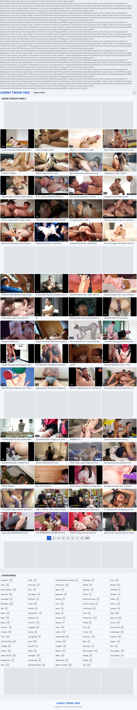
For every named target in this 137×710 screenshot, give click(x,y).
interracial (62, 585)
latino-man (62, 637)
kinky (60, 613)
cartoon (6, 627)
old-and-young (91, 599)
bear (5, 618)
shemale (115, 589)
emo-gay (33, 585)
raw (86, 641)
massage (88, 580)
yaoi (113, 646)
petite (87, 622)
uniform (115, 637)
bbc (4, 608)
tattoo (115, 604)
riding (87, 660)
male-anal (62, 660)
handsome (34, 660)
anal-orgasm (8, 589)
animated (6, 599)
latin (60, 627)
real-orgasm (90, 651)
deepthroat (7, 660)
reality (87, 655)
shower (115, 594)
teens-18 (115, 618)
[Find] (134, 92)
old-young (89, 608)
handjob (34, 655)
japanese (61, 594)
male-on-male (63, 665)
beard (5, 622)
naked (87, 585)
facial (32, 604)
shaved (115, 585)
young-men (116, 655)
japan (60, 589)
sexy (114, 580)
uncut (115, 622)
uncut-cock (116, 627)
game (32, 632)
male (60, 655)
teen (114, 613)
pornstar (89, 637)
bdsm (5, 613)
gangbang (34, 637)
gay (32, 641)
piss (86, 627)
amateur (6, 580)
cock (5, 637)
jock (59, 604)
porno (87, 632)
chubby (6, 632)
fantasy (33, 618)
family (32, 608)
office (87, 594)
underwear (116, 632)
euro (32, 589)
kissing (60, 618)
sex (86, 665)
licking (61, 641)
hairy (32, 651)
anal (5, 585)
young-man (117, 651)
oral (86, 613)
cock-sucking (8, 641)
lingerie (61, 646)
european (34, 594)
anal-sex (6, 594)
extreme (33, 599)
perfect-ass (90, 618)
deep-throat (8, 655)
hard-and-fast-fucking (67, 580)
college (5, 646)
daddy (5, 651)
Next (87, 538)
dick (5, 665)
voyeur (115, 641)
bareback (7, 604)
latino (60, 632)
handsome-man (36, 665)
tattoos (115, 608)
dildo (32, 580)
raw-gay (88, 646)
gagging (33, 627)
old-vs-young (90, 604)
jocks (59, 608)
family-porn (35, 613)
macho (60, 651)
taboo (114, 599)
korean (60, 622)
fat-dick (33, 622)
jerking (60, 599)
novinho (88, 589)
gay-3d (33, 646)
